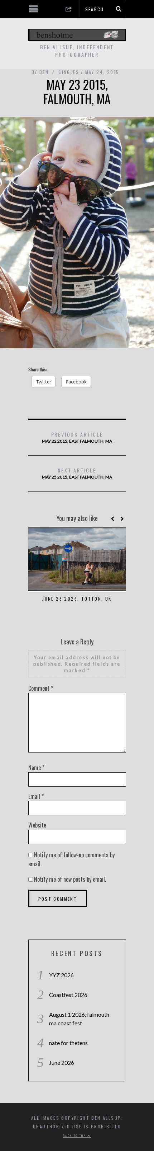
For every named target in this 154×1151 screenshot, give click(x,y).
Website (37, 825)
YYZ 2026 (61, 974)
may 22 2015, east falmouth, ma (77, 437)
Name (36, 767)
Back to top (75, 1135)
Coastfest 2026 (68, 994)
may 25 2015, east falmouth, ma (77, 473)
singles (68, 72)
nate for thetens (68, 1042)
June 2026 (61, 1062)
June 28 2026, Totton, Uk (77, 599)
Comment (40, 688)
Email (36, 796)
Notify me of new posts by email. (70, 879)
